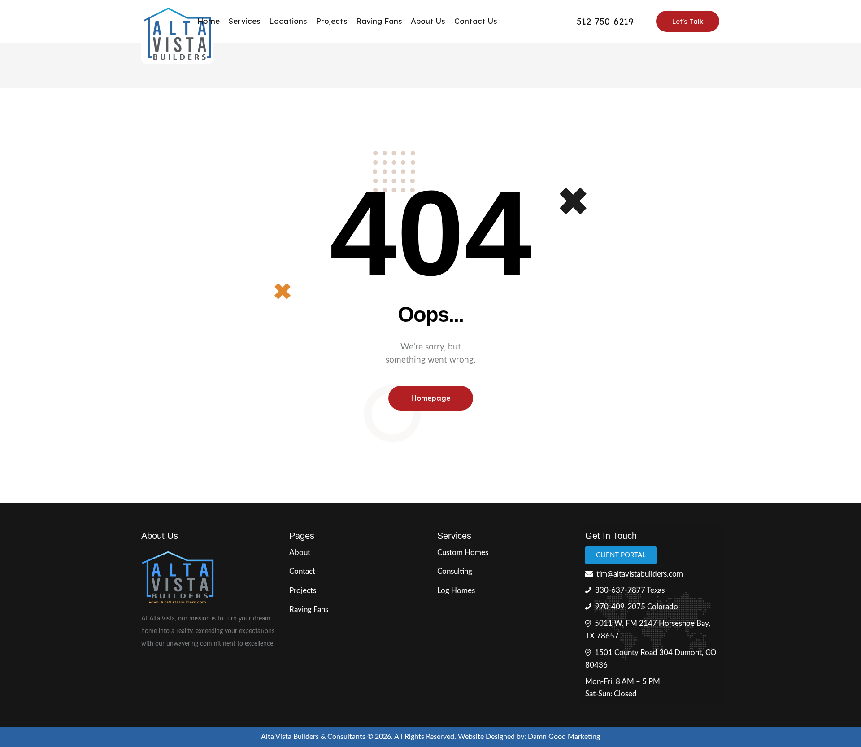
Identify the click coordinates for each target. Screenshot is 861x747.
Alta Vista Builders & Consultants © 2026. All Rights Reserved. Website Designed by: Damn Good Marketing (430, 736)
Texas (656, 590)
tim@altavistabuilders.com (639, 574)
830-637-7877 (620, 590)
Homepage (431, 397)
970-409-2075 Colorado (636, 607)
